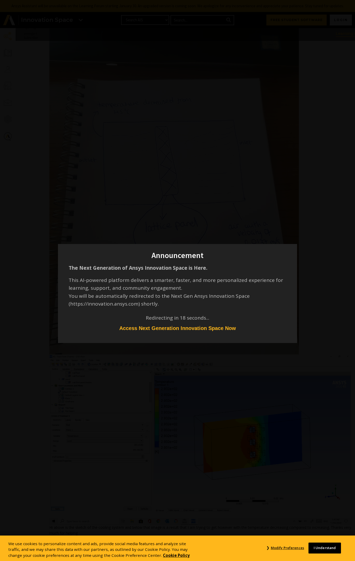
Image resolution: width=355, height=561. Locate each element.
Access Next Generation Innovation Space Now (177, 328)
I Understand (325, 547)
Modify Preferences (287, 547)
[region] (177, 548)
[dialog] (177, 280)
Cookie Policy (176, 555)
